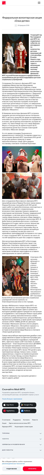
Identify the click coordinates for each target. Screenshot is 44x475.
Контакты (26, 420)
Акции (4, 423)
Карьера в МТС (7, 427)
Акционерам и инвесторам (24, 427)
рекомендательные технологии (13, 464)
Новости (35, 420)
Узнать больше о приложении (12, 399)
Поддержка (17, 420)
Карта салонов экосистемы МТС (20, 423)
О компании (6, 420)
